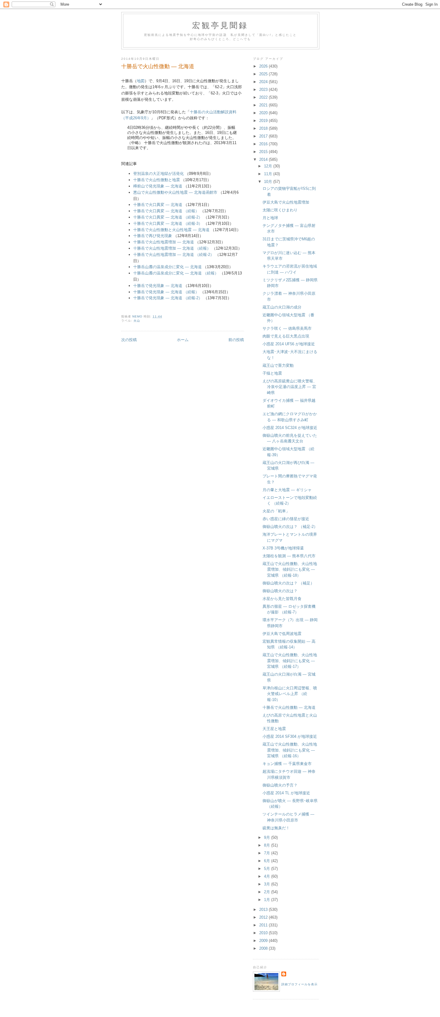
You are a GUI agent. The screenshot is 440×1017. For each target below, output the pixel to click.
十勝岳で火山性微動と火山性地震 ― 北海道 (171, 229)
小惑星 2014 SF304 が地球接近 (290, 736)
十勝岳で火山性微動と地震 (156, 180)
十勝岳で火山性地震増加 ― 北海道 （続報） (172, 248)
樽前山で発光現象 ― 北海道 (157, 186)
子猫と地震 (272, 373)
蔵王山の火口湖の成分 (282, 307)
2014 (264, 159)
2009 (264, 940)
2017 (264, 136)
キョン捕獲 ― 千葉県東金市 (287, 763)
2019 (264, 120)
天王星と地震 (274, 728)
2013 (264, 909)
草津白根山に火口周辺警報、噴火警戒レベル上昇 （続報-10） (290, 694)
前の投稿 (236, 340)
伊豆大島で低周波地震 (282, 633)
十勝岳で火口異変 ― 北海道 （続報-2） (167, 217)
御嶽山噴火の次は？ (280, 591)
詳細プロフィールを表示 (299, 984)
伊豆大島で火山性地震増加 (286, 202)
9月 (267, 837)
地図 (141, 81)
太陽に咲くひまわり (280, 210)
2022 (264, 97)
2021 (264, 105)
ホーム (183, 340)
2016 (264, 144)
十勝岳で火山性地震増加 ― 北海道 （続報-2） (173, 254)
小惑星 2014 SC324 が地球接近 (290, 427)
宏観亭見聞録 (220, 25)
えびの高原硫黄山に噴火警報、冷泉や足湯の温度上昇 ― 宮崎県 (290, 387)
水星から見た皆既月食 (282, 598)
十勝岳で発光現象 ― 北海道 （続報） (166, 292)
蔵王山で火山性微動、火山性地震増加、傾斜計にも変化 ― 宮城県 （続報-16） (290, 750)
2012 (264, 917)
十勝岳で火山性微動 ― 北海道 (289, 707)
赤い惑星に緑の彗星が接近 (286, 519)
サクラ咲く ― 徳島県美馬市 (287, 328)
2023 (264, 89)
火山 (136, 320)
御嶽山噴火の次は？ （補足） (288, 583)
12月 (268, 166)
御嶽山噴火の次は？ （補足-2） (290, 526)
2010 (264, 933)
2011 (264, 925)
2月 (267, 892)
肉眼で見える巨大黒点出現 (286, 336)
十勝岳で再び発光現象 (152, 235)
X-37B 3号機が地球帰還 (283, 548)
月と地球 (270, 218)
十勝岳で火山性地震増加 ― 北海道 (163, 242)
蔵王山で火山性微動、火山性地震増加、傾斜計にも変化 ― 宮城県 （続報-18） (290, 569)
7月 (267, 853)
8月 (267, 845)
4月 (267, 876)
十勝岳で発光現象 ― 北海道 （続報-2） (167, 298)
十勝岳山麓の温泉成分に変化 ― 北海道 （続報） (176, 273)
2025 (264, 74)
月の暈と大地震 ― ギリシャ (287, 490)
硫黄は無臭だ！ (276, 828)
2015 (264, 151)
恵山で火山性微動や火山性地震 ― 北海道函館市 (175, 192)
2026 (264, 66)
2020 (264, 113)
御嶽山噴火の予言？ (280, 785)
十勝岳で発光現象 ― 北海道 (157, 285)
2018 (264, 128)
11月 (268, 174)
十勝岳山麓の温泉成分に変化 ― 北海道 (167, 267)
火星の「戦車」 (276, 511)
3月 (267, 884)
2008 (264, 948)
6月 (267, 861)
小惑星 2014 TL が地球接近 (286, 793)
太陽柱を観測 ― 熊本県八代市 (289, 556)
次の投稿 (129, 340)
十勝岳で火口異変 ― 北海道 (157, 204)
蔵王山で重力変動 (278, 365)
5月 (267, 868)
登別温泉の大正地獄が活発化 (158, 173)
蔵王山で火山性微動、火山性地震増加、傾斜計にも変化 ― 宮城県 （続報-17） (290, 661)
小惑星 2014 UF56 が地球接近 (289, 344)
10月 (268, 181)
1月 (267, 899)
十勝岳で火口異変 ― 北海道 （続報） (166, 211)
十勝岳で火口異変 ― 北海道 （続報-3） (167, 223)
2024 (264, 82)
